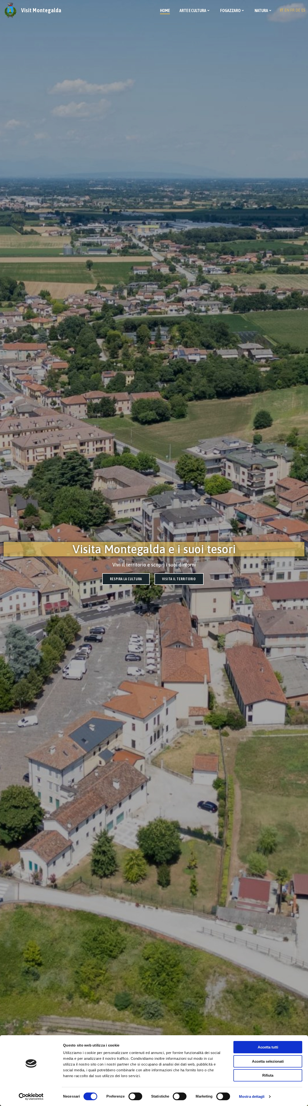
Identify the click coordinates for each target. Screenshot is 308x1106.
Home (165, 10)
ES (303, 10)
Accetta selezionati (268, 1061)
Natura (261, 10)
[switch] (135, 1096)
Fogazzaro (230, 10)
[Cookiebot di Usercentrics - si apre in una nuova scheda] (31, 1096)
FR (292, 10)
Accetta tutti (268, 1047)
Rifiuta (267, 1075)
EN (286, 10)
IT (281, 10)
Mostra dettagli (252, 1096)
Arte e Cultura (193, 10)
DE (297, 10)
